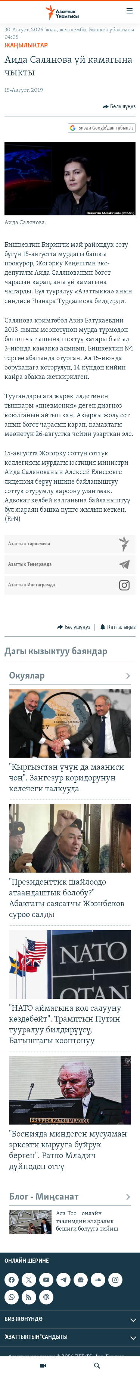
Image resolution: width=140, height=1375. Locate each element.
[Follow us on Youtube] (46, 1280)
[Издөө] (97, 1365)
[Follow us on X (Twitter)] (29, 1280)
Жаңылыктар (26, 46)
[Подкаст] (46, 1297)
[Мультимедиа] (43, 1365)
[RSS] (29, 1297)
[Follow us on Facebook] (11, 1280)
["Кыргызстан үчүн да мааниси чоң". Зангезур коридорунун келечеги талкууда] (70, 723)
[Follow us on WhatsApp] (11, 1297)
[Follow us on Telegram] (63, 1280)
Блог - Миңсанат (44, 1197)
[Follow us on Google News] (81, 1280)
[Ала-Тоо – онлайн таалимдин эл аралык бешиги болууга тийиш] (30, 1222)
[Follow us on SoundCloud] (98, 1280)
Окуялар (27, 676)
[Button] (119, 107)
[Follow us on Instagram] (115, 1280)
